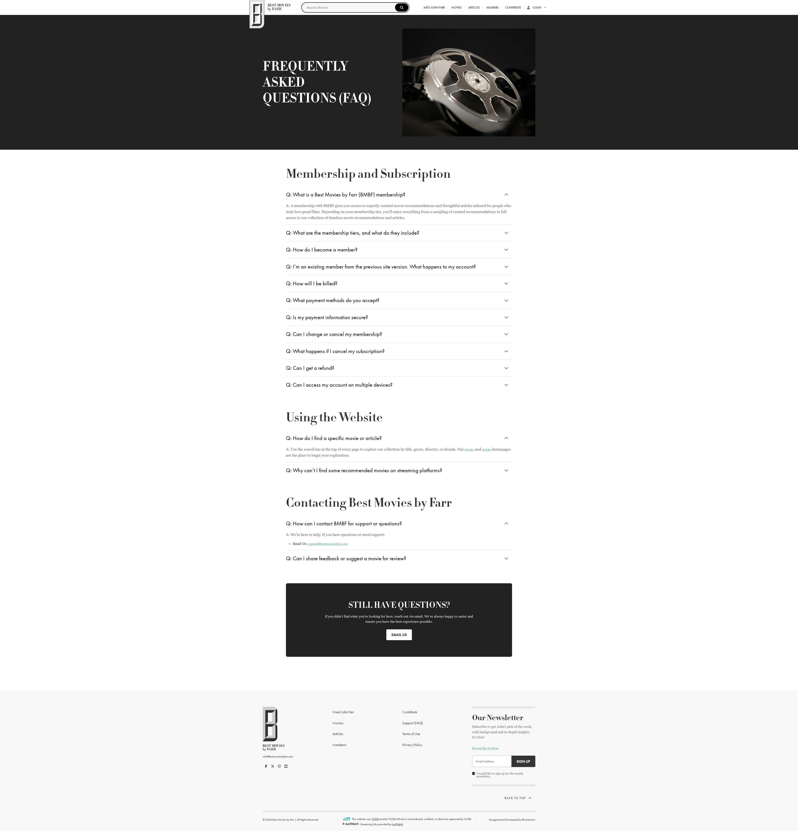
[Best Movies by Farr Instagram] (279, 766)
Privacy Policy (412, 744)
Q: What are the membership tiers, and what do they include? (352, 232)
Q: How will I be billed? (311, 283)
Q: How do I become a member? (322, 249)
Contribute (513, 7)
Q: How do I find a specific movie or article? (334, 438)
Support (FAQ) (412, 723)
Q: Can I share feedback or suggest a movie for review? (346, 558)
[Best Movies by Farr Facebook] (266, 766)
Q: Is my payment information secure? (327, 317)
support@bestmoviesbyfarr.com (328, 544)
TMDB (375, 819)
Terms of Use (411, 733)
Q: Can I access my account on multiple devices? (339, 384)
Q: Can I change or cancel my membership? (334, 334)
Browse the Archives (485, 748)
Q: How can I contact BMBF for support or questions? (344, 523)
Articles (474, 7)
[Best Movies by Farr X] (272, 766)
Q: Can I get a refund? (310, 367)
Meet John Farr (434, 7)
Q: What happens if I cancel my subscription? (335, 351)
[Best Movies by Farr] (270, 7)
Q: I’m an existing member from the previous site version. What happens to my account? (381, 266)
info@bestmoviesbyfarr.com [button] (278, 756)
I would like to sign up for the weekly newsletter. (500, 775)
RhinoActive (528, 819)
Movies (456, 7)
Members (492, 7)
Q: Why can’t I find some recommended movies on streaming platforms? (364, 470)
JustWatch (397, 824)
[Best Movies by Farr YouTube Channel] (286, 766)
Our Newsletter (497, 717)
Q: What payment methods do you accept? (332, 300)
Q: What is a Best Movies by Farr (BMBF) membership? (345, 194)
